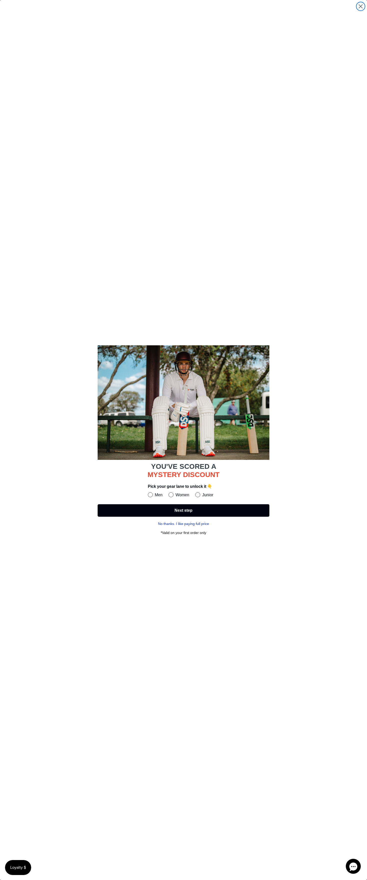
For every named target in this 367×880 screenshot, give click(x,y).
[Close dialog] (360, 6)
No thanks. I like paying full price (183, 524)
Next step (183, 510)
